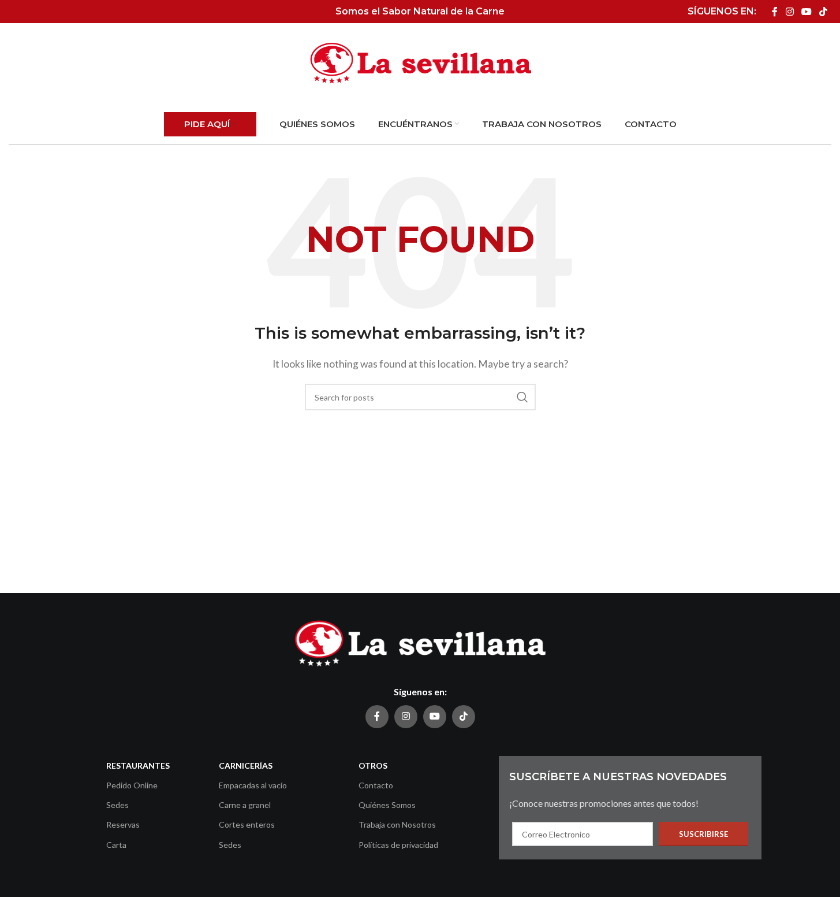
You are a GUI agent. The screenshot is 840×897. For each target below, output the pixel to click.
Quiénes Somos (387, 805)
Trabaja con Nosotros (397, 824)
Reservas (123, 824)
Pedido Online (132, 785)
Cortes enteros (247, 824)
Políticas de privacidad (398, 845)
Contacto (376, 785)
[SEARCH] (522, 397)
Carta (116, 845)
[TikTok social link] (823, 11)
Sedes (117, 805)
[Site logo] (420, 62)
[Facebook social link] (775, 11)
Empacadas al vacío (253, 785)
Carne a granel (245, 805)
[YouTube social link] (806, 11)
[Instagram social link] (789, 11)
